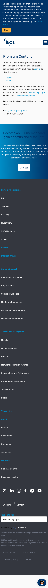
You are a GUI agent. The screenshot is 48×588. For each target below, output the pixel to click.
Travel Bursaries (8, 390)
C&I (2, 198)
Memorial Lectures (9, 348)
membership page (36, 93)
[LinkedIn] (12, 491)
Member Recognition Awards (14, 365)
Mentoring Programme (11, 302)
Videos (4, 239)
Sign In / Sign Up (9, 469)
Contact (20, 505)
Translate (21, 528)
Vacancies (6, 452)
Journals (5, 206)
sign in (37, 69)
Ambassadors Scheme (11, 277)
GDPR (29, 560)
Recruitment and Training (13, 310)
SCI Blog (5, 215)
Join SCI (9, 81)
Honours (5, 357)
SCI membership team (25, 96)
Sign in (9, 78)
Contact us (6, 444)
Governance (6, 436)
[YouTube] (39, 491)
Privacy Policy (11, 560)
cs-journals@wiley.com (16, 111)
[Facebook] (25, 491)
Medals (4, 340)
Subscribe (7, 505)
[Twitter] (4, 491)
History (4, 428)
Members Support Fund (12, 319)
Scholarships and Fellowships (15, 373)
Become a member (9, 477)
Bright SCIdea (7, 286)
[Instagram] (19, 491)
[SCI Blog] (32, 491)
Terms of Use (29, 553)
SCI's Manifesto (8, 231)
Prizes (4, 398)
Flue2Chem (6, 223)
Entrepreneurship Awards (13, 381)
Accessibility (9, 553)
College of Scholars (10, 294)
